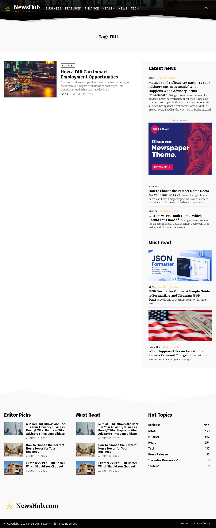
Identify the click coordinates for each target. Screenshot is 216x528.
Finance (152, 211)
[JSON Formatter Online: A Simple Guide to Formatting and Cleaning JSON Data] (180, 265)
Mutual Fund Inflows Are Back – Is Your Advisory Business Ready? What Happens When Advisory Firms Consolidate (179, 89)
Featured (154, 347)
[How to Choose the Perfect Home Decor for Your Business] (13, 449)
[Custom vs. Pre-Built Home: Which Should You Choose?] (13, 467)
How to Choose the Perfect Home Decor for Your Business (45, 448)
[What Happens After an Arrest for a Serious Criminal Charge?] (180, 325)
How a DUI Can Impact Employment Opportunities (89, 74)
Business (68, 65)
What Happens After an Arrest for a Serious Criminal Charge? (175, 353)
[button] (206, 8)
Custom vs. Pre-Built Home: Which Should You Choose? (175, 218)
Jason (64, 94)
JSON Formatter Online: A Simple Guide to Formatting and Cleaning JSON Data (179, 295)
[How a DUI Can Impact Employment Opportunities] (30, 79)
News (151, 78)
